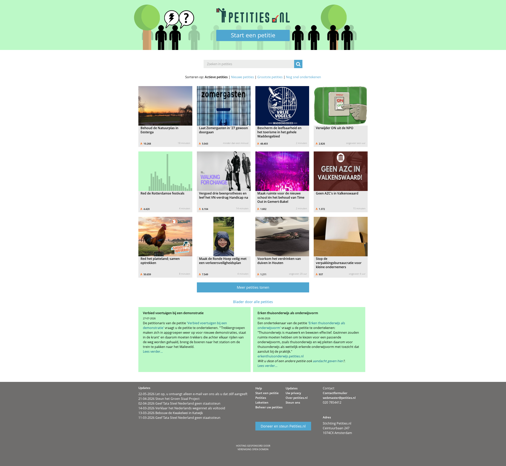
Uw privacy (293, 393)
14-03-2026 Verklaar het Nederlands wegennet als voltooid (181, 408)
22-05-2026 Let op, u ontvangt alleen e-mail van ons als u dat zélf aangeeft (192, 394)
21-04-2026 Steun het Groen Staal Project (169, 398)
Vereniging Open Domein (253, 449)
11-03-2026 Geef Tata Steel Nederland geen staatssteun (179, 417)
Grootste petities (270, 77)
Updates (291, 388)
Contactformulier (335, 393)
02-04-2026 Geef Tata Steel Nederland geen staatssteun (179, 403)
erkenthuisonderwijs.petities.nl (281, 356)
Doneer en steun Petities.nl (283, 426)
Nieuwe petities (242, 77)
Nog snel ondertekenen (303, 77)
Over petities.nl (297, 398)
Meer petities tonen (253, 287)
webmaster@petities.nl (339, 398)
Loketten (261, 402)
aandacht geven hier (328, 361)
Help (258, 388)
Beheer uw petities (268, 407)
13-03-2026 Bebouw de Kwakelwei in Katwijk (170, 413)
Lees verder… (153, 351)
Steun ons (293, 402)
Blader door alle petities (253, 302)
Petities (260, 398)
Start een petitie (253, 35)
